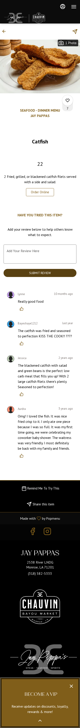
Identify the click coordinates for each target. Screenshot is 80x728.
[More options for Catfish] (67, 100)
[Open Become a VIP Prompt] (40, 720)
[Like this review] (23, 309)
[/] (40, 608)
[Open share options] (75, 31)
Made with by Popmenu (31, 518)
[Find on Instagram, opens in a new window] (47, 532)
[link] (40, 192)
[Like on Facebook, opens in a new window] (33, 532)
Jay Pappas (43, 659)
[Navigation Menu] (74, 7)
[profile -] (62, 6)
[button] (5, 31)
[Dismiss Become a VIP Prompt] (71, 686)
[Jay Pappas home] (37, 17)
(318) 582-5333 (40, 573)
